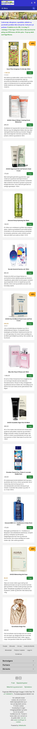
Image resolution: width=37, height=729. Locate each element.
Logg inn (29, 650)
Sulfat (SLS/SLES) (29, 646)
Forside (5, 646)
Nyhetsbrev (28, 687)
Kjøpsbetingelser (22, 683)
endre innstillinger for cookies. (20, 721)
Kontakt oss (18, 654)
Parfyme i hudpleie (19, 650)
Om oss (19, 646)
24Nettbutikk (22, 725)
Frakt (13, 683)
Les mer (23, 718)
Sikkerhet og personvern (15, 687)
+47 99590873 (8, 694)
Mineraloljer (8, 650)
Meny (5, 8)
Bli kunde (12, 646)
